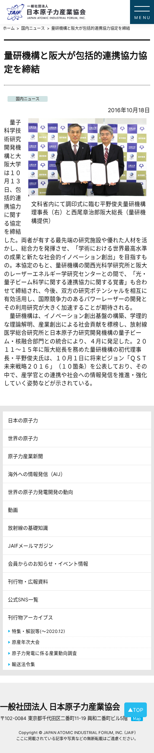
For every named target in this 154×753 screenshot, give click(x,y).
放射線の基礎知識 (28, 528)
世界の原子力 (23, 438)
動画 (13, 510)
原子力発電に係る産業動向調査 (44, 653)
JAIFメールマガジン (30, 546)
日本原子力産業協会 (80, 12)
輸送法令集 (23, 664)
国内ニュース (27, 98)
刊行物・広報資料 (28, 581)
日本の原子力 (23, 420)
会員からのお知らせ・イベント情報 (48, 564)
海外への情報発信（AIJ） (37, 474)
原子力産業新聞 (25, 456)
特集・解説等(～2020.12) (38, 631)
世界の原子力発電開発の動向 (40, 492)
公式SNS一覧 (23, 599)
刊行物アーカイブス (30, 617)
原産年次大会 (26, 642)
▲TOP (135, 710)
